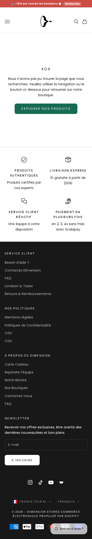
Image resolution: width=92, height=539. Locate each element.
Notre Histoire (16, 380)
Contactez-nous (18, 396)
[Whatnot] (62, 482)
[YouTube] (51, 482)
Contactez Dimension (23, 270)
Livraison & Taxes (19, 286)
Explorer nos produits (46, 108)
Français (66, 501)
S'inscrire (22, 460)
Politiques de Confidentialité (28, 325)
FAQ (8, 278)
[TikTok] (40, 482)
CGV (8, 333)
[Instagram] (30, 482)
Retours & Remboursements (28, 293)
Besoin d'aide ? (17, 262)
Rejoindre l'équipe (19, 372)
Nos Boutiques (16, 387)
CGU (8, 341)
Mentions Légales (19, 317)
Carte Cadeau (16, 364)
